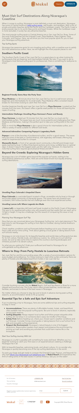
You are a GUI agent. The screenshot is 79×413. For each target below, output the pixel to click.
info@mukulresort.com (40, 381)
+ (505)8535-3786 (38, 378)
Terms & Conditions (67, 381)
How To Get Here (66, 378)
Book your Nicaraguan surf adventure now (27, 354)
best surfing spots (34, 25)
